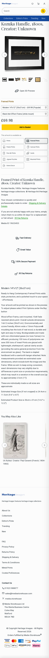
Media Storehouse (32, 635)
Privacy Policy (8, 547)
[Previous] (4, 54)
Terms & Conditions (11, 562)
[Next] (44, 54)
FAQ (4, 541)
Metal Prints (7, 568)
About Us (6, 510)
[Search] (43, 11)
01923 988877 (11, 588)
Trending (34, 18)
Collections (8, 18)
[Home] (10, 4)
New (43, 18)
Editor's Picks (22, 18)
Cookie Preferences (11, 573)
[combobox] (21, 11)
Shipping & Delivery (10, 557)
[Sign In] (44, 3)
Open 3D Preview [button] (27, 91)
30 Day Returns (21, 218)
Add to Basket (25, 127)
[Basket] (38, 3)
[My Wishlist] (32, 3)
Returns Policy (8, 552)
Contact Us (7, 583)
